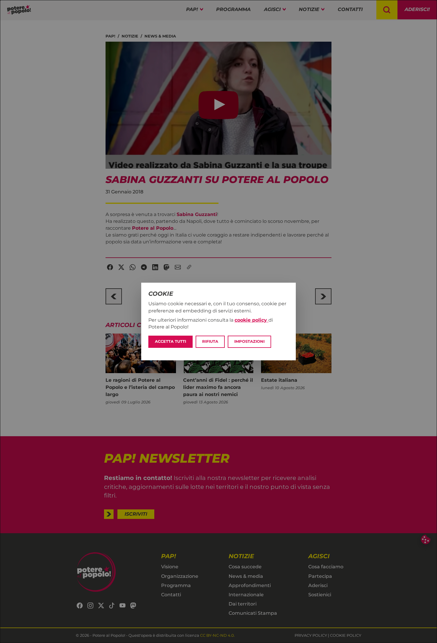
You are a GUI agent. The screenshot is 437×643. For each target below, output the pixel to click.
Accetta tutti (170, 341)
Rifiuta (210, 341)
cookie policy (251, 320)
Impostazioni (249, 341)
